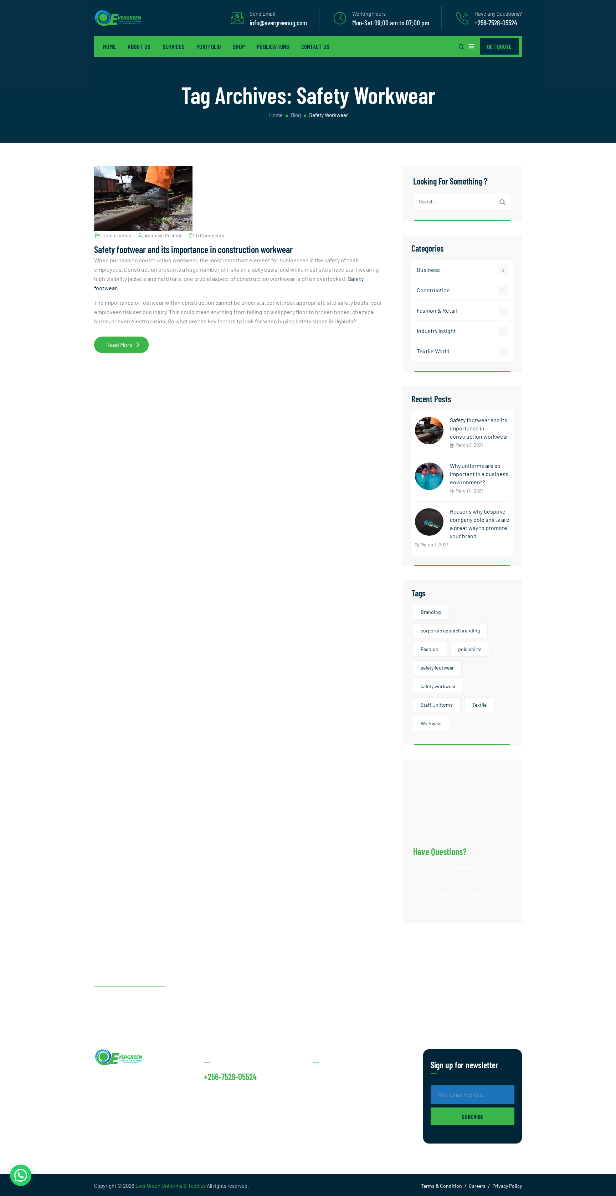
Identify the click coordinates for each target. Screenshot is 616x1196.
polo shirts (470, 649)
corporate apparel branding (450, 630)
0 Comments (210, 235)
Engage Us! (495, 995)
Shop (239, 46)
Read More (127, 347)
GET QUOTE (499, 46)
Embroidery (328, 1103)
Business (428, 269)
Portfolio (208, 46)
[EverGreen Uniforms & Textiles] (118, 18)
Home (109, 46)
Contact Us (315, 46)
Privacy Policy (507, 1186)
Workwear (431, 723)
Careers (477, 1186)
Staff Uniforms (437, 705)
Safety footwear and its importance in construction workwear (193, 249)
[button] (20, 1175)
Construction (117, 235)
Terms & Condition (441, 1186)
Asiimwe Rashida (164, 235)
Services (174, 46)
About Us (139, 46)
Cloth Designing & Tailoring (347, 1132)
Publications (273, 46)
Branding (431, 612)
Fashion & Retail (437, 310)
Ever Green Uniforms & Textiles (170, 1185)
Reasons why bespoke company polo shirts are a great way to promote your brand (479, 523)
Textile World (433, 351)
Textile (479, 705)
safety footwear (437, 668)
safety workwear (438, 686)
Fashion (429, 649)
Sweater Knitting (334, 1089)
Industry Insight (436, 330)
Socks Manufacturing (339, 1075)
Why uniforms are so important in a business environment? (479, 473)
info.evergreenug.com (232, 1094)
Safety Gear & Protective (343, 1118)
